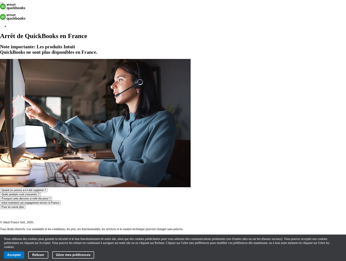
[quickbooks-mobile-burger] (1, 2)
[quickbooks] (12, 9)
